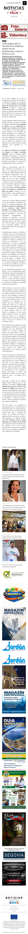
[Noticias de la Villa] (14, 10)
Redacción (6, 88)
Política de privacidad (14, 909)
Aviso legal (14, 906)
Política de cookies (14, 908)
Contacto (14, 910)
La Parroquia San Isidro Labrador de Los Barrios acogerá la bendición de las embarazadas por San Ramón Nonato (13, 476)
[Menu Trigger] (25, 3)
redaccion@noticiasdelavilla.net (14, 2)
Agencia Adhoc (22, 932)
